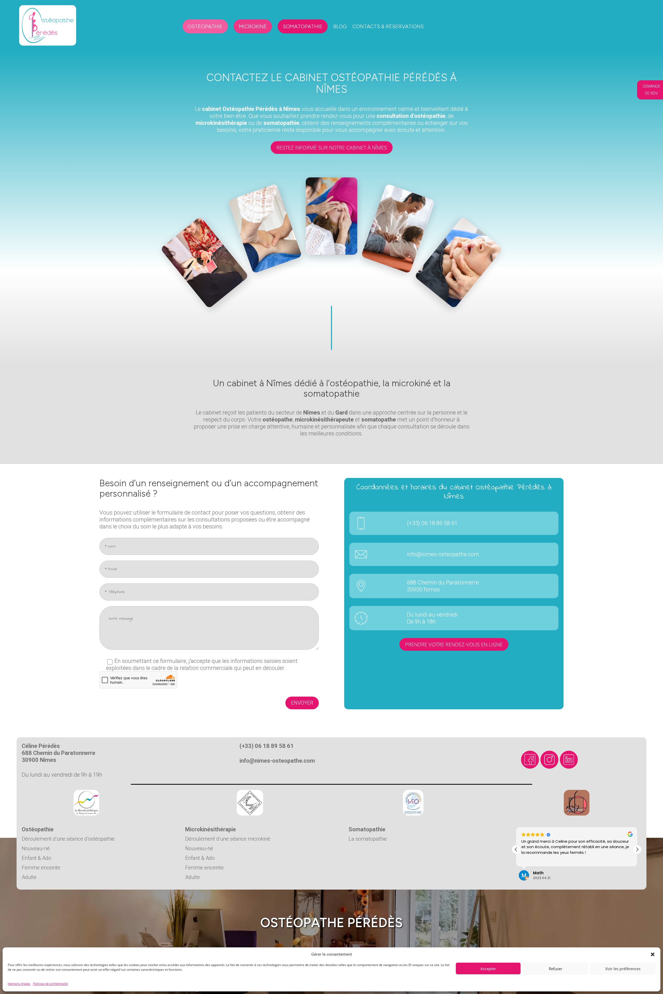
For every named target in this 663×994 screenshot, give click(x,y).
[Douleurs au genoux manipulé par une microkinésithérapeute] (278, 215)
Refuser (555, 968)
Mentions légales (19, 984)
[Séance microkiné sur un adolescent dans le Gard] (438, 229)
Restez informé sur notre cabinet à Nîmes (331, 147)
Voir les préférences (622, 968)
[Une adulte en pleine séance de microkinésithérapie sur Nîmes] (331, 210)
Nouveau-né (36, 848)
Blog (340, 26)
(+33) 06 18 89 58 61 (432, 523)
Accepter (488, 968)
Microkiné (253, 26)
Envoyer (302, 703)
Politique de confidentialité (50, 984)
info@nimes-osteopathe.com (443, 554)
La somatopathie (368, 839)
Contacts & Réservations (388, 26)
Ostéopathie (205, 26)
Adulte (29, 877)
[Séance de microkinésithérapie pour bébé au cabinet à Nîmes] (384, 215)
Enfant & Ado (36, 858)
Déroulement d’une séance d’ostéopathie (68, 839)
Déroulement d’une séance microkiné (227, 839)
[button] (652, 954)
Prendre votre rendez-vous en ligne (454, 644)
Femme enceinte (41, 867)
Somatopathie (302, 26)
